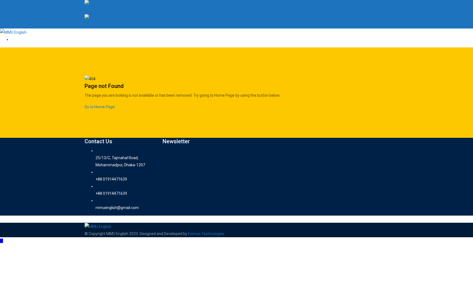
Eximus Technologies (206, 233)
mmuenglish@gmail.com (117, 207)
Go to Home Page (100, 107)
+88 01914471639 (111, 179)
